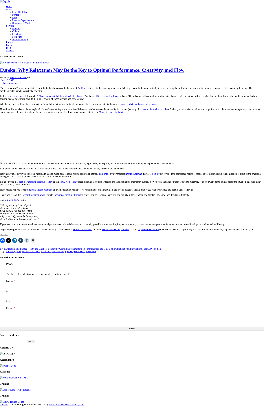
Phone (10, 263)
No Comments (10, 83)
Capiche (4, 404)
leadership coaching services (115, 229)
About (9, 9)
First (8, 291)
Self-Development (152, 248)
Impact (9, 42)
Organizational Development (129, 248)
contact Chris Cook (82, 229)
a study (155, 173)
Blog (8, 47)
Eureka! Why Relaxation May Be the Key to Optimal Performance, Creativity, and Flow (92, 70)
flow (18, 251)
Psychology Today (68, 181)
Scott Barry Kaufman (107, 96)
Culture (15, 31)
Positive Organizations (23, 20)
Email (10, 308)
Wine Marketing (20, 39)
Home (9, 6)
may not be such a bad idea (155, 109)
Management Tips (77, 248)
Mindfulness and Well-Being (101, 248)
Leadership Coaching (58, 248)
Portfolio (16, 14)
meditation (46, 251)
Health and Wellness (37, 248)
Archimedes (83, 88)
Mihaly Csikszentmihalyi (111, 112)
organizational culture (148, 229)
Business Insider (14, 96)
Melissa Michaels (18, 77)
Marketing (17, 36)
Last (8, 301)
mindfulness (58, 251)
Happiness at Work (21, 23)
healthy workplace (31, 251)
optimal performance (75, 251)
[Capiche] (5, 1)
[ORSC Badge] (12, 401)
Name (10, 281)
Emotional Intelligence (16, 248)
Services (10, 25)
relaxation (91, 251)
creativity (10, 251)
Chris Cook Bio (20, 12)
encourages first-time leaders (67, 195)
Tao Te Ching (13, 200)
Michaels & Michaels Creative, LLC (66, 404)
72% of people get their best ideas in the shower (60, 96)
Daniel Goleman (134, 173)
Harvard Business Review (34, 195)
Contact (10, 50)
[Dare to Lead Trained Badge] (15, 389)
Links (9, 45)
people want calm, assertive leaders (36, 181)
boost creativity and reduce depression (138, 104)
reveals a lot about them (40, 189)
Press (14, 17)
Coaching (17, 34)
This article (104, 173)
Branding (16, 28)
